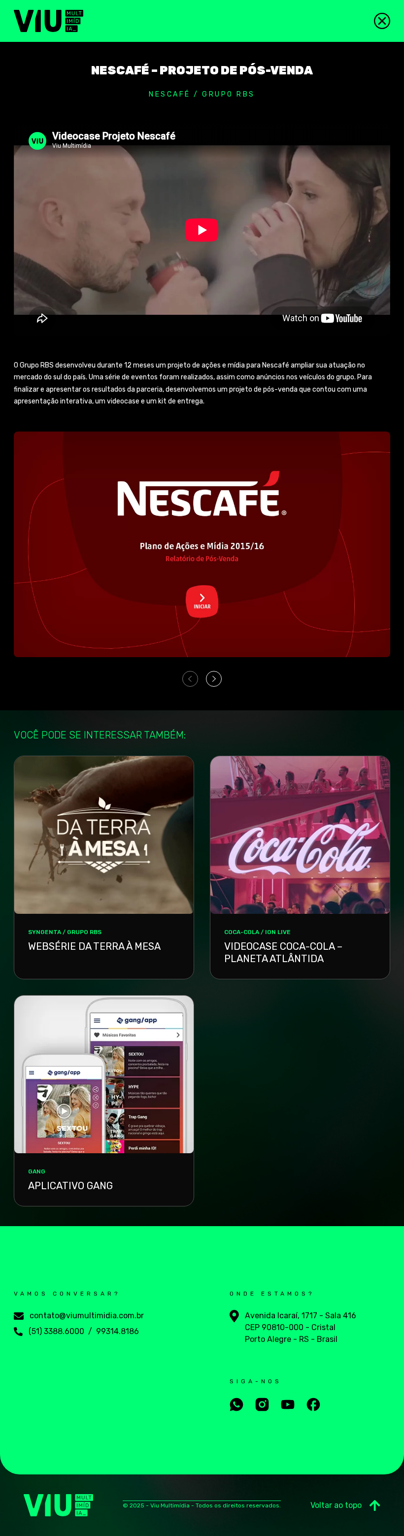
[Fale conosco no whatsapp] (236, 1404)
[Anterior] (190, 679)
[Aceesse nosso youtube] (288, 1404)
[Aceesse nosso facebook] (313, 1404)
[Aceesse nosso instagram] (262, 1404)
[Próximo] (214, 679)
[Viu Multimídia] (48, 21)
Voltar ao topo (336, 1505)
